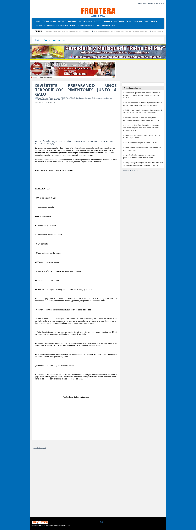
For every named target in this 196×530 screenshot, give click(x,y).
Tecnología (137, 21)
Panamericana (62, 26)
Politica (45, 21)
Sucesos (97, 21)
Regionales (40, 26)
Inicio (38, 21)
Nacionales (72, 21)
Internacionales (85, 21)
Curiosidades (119, 21)
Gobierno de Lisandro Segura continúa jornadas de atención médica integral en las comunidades (109, 31)
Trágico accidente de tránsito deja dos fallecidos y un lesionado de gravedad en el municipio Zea (51, 31)
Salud (128, 21)
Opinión (53, 21)
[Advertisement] (76, 121)
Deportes (62, 21)
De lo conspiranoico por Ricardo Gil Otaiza (141, 143)
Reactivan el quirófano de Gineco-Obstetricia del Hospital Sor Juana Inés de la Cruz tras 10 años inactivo (142, 95)
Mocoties (51, 26)
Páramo (73, 26)
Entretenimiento (150, 21)
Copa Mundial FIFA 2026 (106, 26)
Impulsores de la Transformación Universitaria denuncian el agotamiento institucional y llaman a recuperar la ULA (141, 127)
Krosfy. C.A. (66, 525)
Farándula (107, 21)
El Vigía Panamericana (87, 26)
